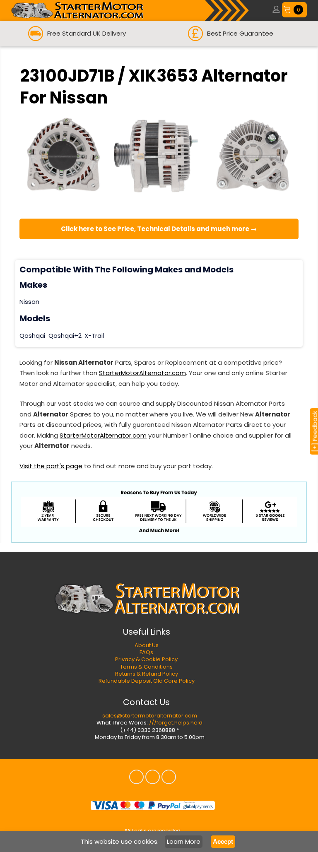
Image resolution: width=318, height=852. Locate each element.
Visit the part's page (50, 466)
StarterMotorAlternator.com (142, 372)
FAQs (146, 652)
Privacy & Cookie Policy (146, 659)
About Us (147, 645)
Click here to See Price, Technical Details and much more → (159, 228)
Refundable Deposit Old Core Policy (147, 681)
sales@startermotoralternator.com (149, 716)
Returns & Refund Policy (146, 674)
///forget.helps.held (175, 723)
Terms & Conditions (146, 667)
